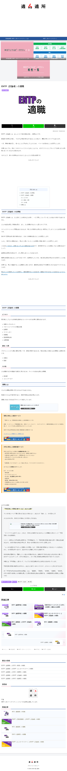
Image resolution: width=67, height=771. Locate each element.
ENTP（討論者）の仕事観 (27, 193)
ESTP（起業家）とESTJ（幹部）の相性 (13, 665)
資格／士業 (26, 200)
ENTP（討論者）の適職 (27, 195)
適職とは (23, 204)
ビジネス (26, 197)
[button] (54, 126)
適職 (31, 581)
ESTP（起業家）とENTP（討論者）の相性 (14, 675)
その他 (25, 202)
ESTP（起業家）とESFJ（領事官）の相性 (13, 672)
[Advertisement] (33, 24)
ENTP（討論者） (7, 581)
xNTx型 (15, 581)
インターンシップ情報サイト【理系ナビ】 (14, 433)
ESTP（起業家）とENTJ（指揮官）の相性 (13, 678)
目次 (31, 189)
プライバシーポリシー (33, 765)
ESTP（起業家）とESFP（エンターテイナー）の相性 (17, 668)
